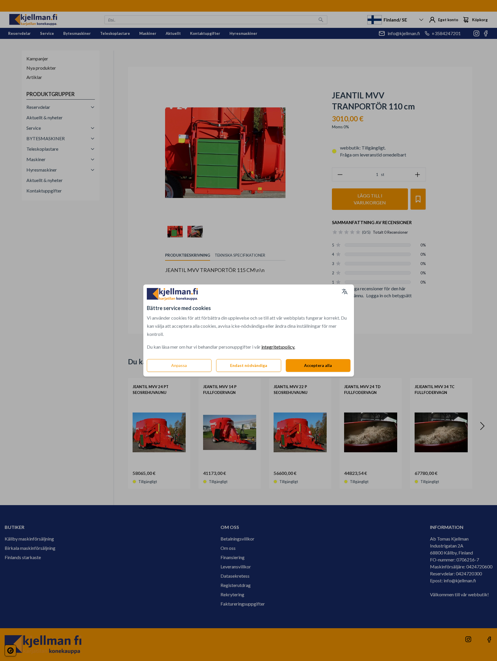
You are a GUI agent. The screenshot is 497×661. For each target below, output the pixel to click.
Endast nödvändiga (248, 365)
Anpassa (179, 365)
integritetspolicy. (278, 347)
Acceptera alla (318, 365)
